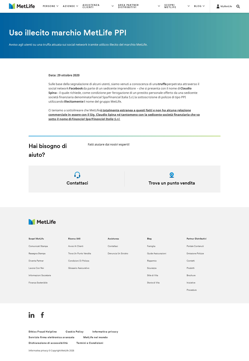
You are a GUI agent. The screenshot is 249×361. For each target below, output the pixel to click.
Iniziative (191, 283)
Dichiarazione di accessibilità (48, 343)
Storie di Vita (153, 283)
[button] (51, 6)
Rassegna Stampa (37, 254)
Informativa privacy (105, 332)
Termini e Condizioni (89, 343)
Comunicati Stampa (38, 246)
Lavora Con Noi (36, 268)
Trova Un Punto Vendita (79, 254)
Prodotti (190, 268)
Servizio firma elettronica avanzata (52, 337)
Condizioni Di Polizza (78, 261)
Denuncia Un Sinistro (118, 254)
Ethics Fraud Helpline (43, 332)
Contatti (191, 261)
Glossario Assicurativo (78, 268)
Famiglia (151, 246)
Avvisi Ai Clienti (75, 246)
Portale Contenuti (195, 246)
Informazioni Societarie (40, 275)
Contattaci (113, 246)
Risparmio (152, 261)
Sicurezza (151, 268)
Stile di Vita (152, 275)
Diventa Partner (36, 261)
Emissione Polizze (195, 254)
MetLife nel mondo (95, 337)
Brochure (191, 275)
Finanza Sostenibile (38, 283)
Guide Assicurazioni (156, 254)
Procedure (192, 290)
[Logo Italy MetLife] (42, 223)
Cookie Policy (75, 332)
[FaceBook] (42, 315)
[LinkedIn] (31, 315)
